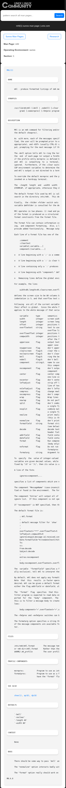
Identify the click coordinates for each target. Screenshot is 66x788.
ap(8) (26, 695)
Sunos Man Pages (14, 36)
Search (59, 15)
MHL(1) (10, 70)
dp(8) (34, 695)
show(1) (18, 695)
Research (54, 36)
